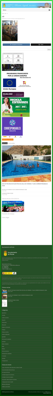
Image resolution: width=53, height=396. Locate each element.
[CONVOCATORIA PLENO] (4, 303)
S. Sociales (4, 356)
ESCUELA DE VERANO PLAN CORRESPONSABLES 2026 (14, 189)
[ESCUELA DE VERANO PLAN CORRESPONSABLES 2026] (4, 296)
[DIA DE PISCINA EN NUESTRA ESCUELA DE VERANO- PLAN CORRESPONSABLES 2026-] (26, 163)
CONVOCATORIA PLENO (7, 193)
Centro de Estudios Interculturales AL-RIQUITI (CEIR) (12, 367)
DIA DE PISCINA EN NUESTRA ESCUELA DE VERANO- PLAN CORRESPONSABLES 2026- (27, 290)
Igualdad (3, 336)
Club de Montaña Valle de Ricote (8, 370)
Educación (4, 324)
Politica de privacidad (32, 391)
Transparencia (5, 360)
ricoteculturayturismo (19, 18)
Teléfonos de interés (6, 386)
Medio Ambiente (5, 344)
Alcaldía (3, 315)
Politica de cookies (40, 391)
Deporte (3, 320)
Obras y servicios (5, 351)
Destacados (4, 322)
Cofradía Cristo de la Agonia (7, 377)
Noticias (4, 143)
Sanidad (3, 358)
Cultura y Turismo (7, 139)
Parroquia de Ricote (6, 372)
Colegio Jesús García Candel (7, 382)
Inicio (3, 13)
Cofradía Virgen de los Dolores (8, 374)
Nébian (3, 348)
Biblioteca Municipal (6, 384)
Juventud (3, 341)
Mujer (3, 346)
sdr (5, 13)
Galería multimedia (5, 334)
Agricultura (4, 312)
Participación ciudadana (6, 353)
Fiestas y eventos (5, 332)
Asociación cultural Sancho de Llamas (9, 379)
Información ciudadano (6, 339)
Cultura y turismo (5, 317)
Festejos (3, 329)
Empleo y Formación (6, 327)
